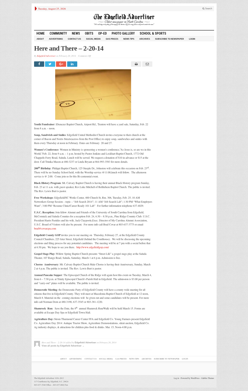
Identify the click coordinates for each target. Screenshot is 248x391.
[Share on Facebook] (39, 64)
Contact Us (74, 39)
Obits (89, 33)
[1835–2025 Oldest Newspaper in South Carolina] (124, 20)
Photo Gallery (123, 33)
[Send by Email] (146, 64)
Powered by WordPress (190, 378)
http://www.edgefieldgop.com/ (92, 247)
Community (58, 33)
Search (208, 8)
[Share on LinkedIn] (72, 64)
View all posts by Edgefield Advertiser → (63, 345)
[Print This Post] (135, 64)
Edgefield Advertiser (46, 55)
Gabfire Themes (207, 378)
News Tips (128, 39)
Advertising (56, 39)
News (76, 33)
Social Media (93, 39)
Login (192, 39)
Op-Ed (102, 33)
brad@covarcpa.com (45, 228)
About (40, 39)
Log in (176, 378)
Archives (144, 39)
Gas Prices (112, 39)
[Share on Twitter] (50, 64)
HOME (40, 33)
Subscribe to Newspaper (169, 39)
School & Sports (153, 33)
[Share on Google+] (61, 64)
